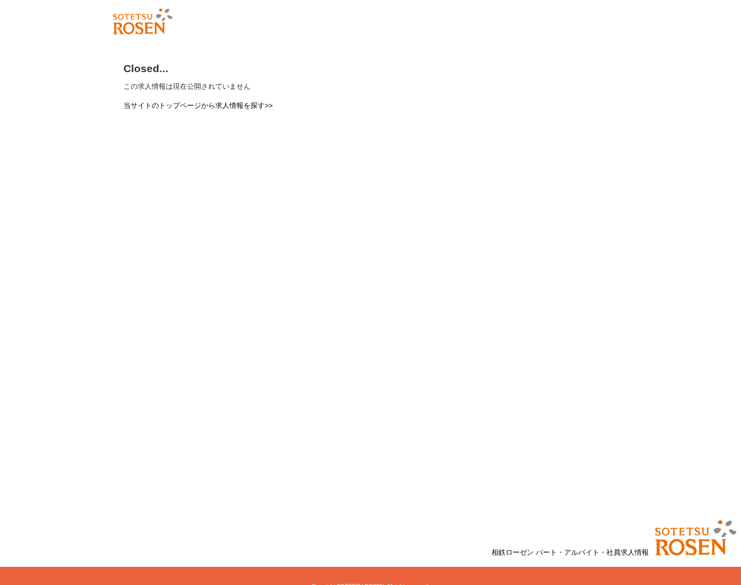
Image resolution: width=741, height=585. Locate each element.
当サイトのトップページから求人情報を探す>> (198, 105)
